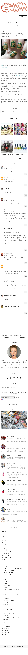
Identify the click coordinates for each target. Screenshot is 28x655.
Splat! (4, 578)
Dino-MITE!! (6, 581)
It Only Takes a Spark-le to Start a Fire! (12, 568)
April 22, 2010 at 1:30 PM (8, 255)
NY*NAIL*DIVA (8, 253)
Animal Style (6, 604)
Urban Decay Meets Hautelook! (11, 589)
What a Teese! (6, 623)
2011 (3, 548)
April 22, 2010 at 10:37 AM (9, 168)
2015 (3, 540)
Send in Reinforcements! (9, 608)
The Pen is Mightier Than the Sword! (16, 499)
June (4, 563)
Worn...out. (6, 596)
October (5, 555)
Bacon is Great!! (11, 436)
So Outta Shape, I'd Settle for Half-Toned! (13, 606)
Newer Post (6, 337)
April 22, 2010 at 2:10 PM (8, 267)
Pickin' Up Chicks (7, 621)
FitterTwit (7, 199)
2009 (3, 634)
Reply (26, 174)
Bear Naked (3, 85)
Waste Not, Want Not (8, 613)
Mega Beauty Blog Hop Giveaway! (15, 518)
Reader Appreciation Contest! (14, 455)
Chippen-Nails (6, 598)
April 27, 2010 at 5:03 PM (9, 307)
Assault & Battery (7, 626)
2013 (3, 544)
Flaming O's (6, 624)
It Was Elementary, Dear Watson (11, 617)
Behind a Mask (7, 583)
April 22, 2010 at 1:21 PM (8, 230)
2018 (3, 535)
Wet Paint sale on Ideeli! (9, 572)
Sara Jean (6, 188)
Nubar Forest (4, 67)
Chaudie (6, 177)
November (6, 553)
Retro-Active (6, 602)
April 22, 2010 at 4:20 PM (9, 281)
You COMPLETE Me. (11, 489)
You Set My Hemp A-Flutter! (14, 480)
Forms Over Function (8, 600)
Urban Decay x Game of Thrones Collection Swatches (14, 408)
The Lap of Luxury (11, 463)
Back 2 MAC (19, 75)
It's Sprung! (6, 579)
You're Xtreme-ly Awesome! (14, 472)
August (5, 559)
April (4, 566)
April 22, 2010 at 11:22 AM (9, 200)
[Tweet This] (6, 111)
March (5, 628)
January (5, 632)
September (6, 557)
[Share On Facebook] (9, 111)
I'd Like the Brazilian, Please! (10, 576)
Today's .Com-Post (8, 585)
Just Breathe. (6, 619)
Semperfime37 (8, 228)
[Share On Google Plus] (11, 111)
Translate (5, 399)
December (6, 551)
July (4, 561)
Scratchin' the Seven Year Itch (10, 591)
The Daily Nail (10, 646)
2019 (3, 533)
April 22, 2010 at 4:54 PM (9, 297)
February (5, 630)
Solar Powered (7, 593)
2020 (3, 531)
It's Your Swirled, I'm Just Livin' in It (12, 594)
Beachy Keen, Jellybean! (9, 609)
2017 (3, 536)
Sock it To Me (6, 587)
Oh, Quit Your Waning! (8, 570)
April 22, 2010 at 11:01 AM (9, 179)
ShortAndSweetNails (10, 295)
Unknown (7, 266)
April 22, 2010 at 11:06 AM (9, 190)
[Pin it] (14, 111)
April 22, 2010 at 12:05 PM (9, 211)
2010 (3, 550)
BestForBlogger (21, 646)
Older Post (22, 337)
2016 (3, 538)
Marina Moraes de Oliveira (11, 306)
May (4, 565)
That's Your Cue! (7, 615)
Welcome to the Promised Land (11, 611)
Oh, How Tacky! (7, 574)
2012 (3, 546)
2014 (3, 542)
